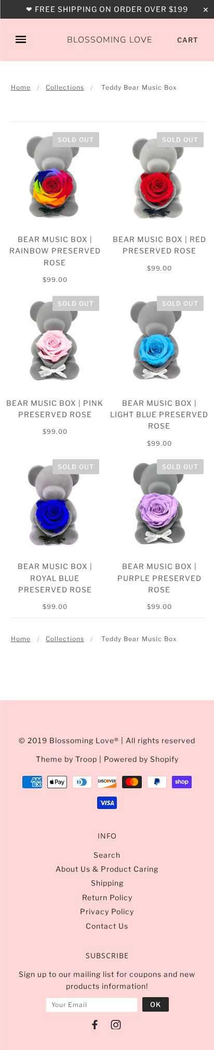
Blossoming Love (109, 40)
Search (107, 854)
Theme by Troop (66, 759)
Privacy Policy (107, 911)
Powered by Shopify (141, 759)
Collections (65, 87)
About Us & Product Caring (107, 868)
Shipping (107, 882)
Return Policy (107, 897)
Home (21, 87)
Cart (187, 40)
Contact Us (107, 925)
